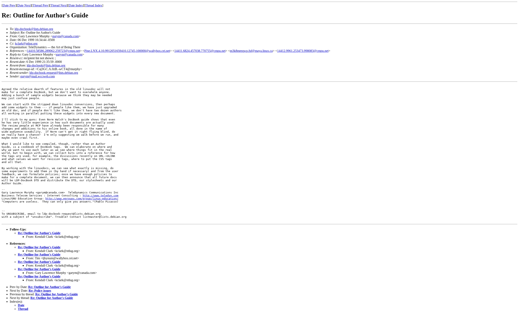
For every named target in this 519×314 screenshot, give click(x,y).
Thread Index (93, 5)
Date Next (24, 5)
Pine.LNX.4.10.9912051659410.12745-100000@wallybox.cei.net (127, 51)
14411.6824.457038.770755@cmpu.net (199, 51)
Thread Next (58, 5)
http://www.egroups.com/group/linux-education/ (81, 198)
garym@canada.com (65, 36)
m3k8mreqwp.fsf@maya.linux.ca (251, 51)
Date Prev (9, 5)
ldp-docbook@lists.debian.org (34, 29)
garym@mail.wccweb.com (37, 76)
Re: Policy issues (40, 290)
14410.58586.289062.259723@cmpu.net (53, 51)
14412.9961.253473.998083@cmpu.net (302, 51)
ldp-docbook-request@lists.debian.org (53, 72)
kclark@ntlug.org (26, 43)
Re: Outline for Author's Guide (39, 233)
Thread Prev (40, 5)
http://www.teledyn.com (100, 195)
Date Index (76, 5)
